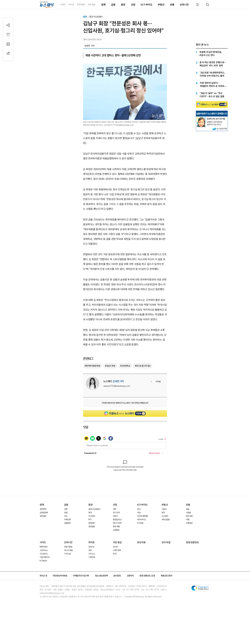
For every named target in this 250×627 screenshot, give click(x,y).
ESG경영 (80, 4)
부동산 (161, 4)
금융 (113, 4)
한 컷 (115, 554)
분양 (163, 512)
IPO (89, 519)
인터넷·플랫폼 (142, 516)
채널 (187, 509)
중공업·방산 (117, 519)
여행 (187, 519)
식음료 (188, 512)
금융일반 (67, 523)
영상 (90, 550)
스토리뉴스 (44, 550)
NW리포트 (44, 547)
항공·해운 (116, 526)
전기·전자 (116, 512)
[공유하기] (8, 25)
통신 (138, 509)
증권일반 (91, 526)
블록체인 (91, 523)
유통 (172, 4)
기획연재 (91, 557)
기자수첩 (67, 554)
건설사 (164, 509)
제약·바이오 (141, 519)
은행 (65, 509)
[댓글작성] (8, 34)
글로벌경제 (44, 512)
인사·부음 (166, 542)
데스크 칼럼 (68, 550)
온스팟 (115, 547)
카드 (65, 516)
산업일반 (116, 530)
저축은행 (67, 519)
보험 (65, 512)
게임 (138, 512)
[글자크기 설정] (8, 53)
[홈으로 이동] (47, 4)
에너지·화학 (117, 523)
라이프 (71, 4)
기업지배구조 (44, 557)
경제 (103, 4)
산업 (133, 4)
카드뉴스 (91, 554)
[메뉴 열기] (197, 5)
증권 (123, 4)
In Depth (43, 560)
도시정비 (165, 516)
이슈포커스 (44, 554)
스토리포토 (117, 550)
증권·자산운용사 (96, 16)
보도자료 (141, 542)
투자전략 (91, 516)
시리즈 (63, 4)
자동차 (115, 516)
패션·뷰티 (189, 516)
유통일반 (189, 523)
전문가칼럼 (68, 547)
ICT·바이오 (146, 4)
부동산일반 (166, 519)
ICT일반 (140, 523)
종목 (90, 512)
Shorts (91, 547)
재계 (114, 509)
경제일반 (43, 516)
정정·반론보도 (192, 542)
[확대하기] (125, 66)
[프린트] (8, 44)
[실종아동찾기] (201, 118)
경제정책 (43, 509)
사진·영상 (91, 4)
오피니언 (184, 4)
